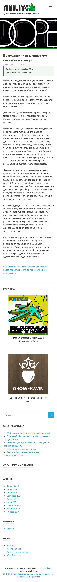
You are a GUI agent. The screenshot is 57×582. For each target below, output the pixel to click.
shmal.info (47, 568)
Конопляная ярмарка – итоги (21, 449)
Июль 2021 (12, 502)
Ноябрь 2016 (13, 512)
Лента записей (14, 549)
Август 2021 (13, 499)
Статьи (31, 65)
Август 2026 (13, 486)
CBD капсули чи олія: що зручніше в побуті (28, 433)
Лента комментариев (17, 552)
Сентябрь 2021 (14, 496)
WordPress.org (14, 555)
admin (23, 65)
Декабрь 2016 (14, 508)
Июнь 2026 (12, 489)
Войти (10, 545)
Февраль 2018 (14, 505)
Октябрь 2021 (14, 492)
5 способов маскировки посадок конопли (26, 266)
